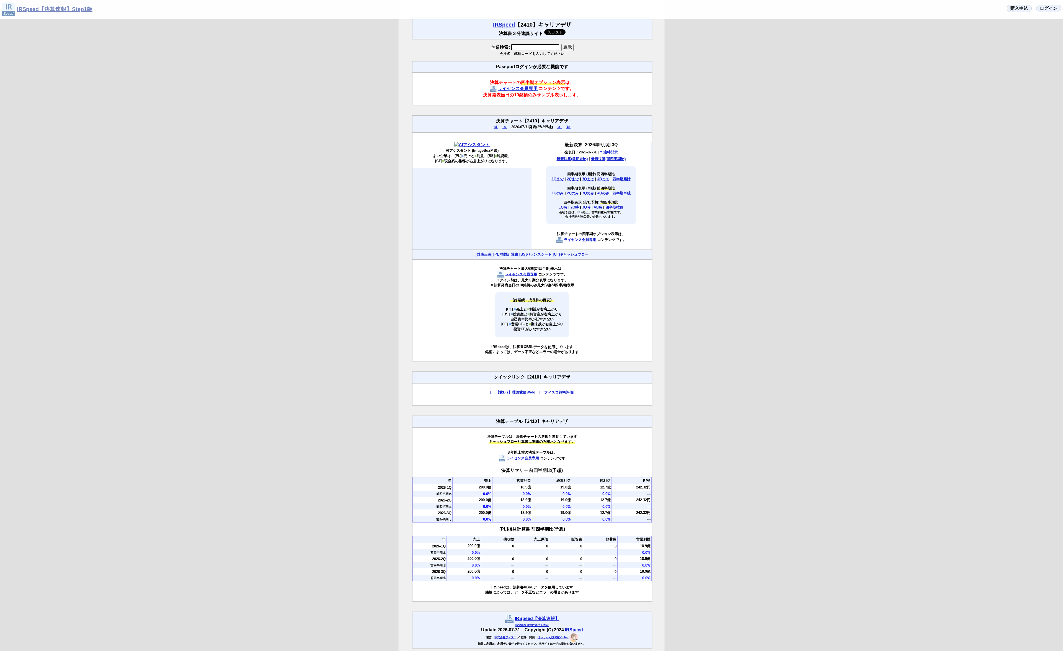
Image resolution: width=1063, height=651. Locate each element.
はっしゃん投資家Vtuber (553, 637)
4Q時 (598, 207)
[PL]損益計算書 (505, 254)
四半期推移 (614, 207)
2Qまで (573, 179)
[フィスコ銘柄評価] (556, 392)
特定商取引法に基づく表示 (532, 625)
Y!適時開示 (609, 152)
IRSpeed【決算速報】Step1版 (54, 9)
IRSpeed (504, 25)
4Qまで (603, 179)
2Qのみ (573, 193)
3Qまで (588, 179)
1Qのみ (558, 193)
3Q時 (586, 207)
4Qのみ (603, 193)
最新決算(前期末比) (572, 159)
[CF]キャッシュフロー (571, 254)
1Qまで (558, 179)
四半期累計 (622, 179)
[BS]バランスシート (535, 254)
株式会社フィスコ (505, 637)
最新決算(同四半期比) (608, 159)
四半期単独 (622, 193)
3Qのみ (588, 193)
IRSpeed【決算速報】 (537, 618)
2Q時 (575, 207)
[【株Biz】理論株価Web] (512, 392)
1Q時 (563, 207)
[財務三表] (484, 254)
